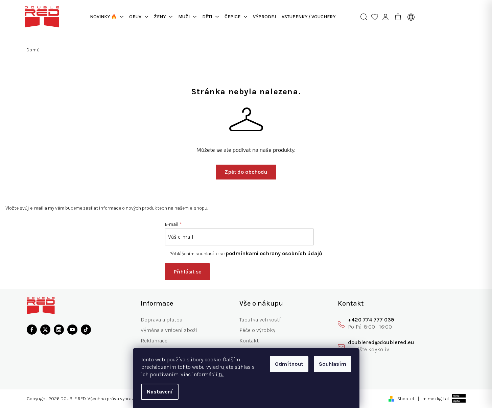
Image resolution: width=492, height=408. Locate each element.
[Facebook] (32, 330)
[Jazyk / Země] (409, 17)
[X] (45, 330)
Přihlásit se (187, 271)
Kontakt (249, 340)
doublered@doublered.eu (381, 342)
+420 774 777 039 (371, 319)
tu (221, 374)
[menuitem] (106, 17)
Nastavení (160, 391)
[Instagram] (59, 330)
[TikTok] (86, 330)
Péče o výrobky (257, 330)
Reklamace (154, 340)
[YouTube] (72, 330)
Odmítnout (289, 364)
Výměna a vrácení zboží (169, 330)
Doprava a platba (161, 319)
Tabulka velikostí (260, 319)
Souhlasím (332, 364)
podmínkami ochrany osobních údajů (274, 253)
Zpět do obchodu (246, 172)
